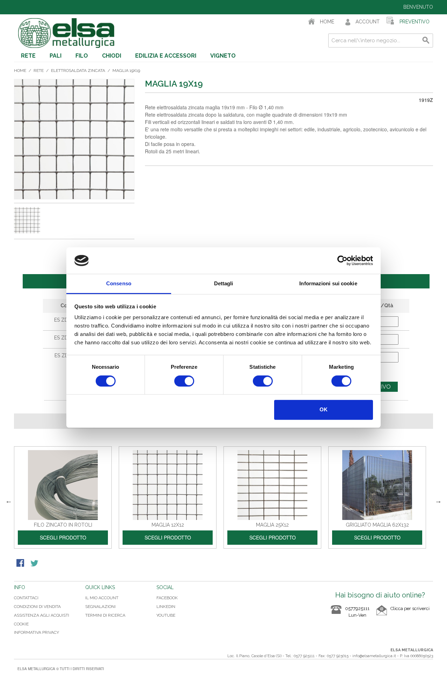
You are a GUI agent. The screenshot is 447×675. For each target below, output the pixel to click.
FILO (81, 55)
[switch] (184, 381)
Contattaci (26, 597)
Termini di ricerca (105, 615)
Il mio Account (101, 597)
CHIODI (111, 55)
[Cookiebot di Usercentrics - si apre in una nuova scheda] (342, 260)
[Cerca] (426, 40)
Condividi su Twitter (34, 563)
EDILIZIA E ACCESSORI (165, 55)
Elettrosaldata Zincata (78, 70)
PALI (55, 55)
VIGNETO (223, 55)
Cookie (21, 624)
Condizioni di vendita (37, 606)
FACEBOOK (167, 597)
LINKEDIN (165, 606)
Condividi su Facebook (20, 563)
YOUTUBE (165, 615)
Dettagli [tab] (223, 284)
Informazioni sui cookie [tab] (328, 284)
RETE (28, 55)
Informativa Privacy (36, 632)
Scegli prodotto (63, 537)
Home (20, 70)
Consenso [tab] (118, 284)
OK (324, 409)
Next (438, 500)
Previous (8, 500)
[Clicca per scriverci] (403, 614)
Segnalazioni (100, 606)
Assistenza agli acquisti (41, 615)
